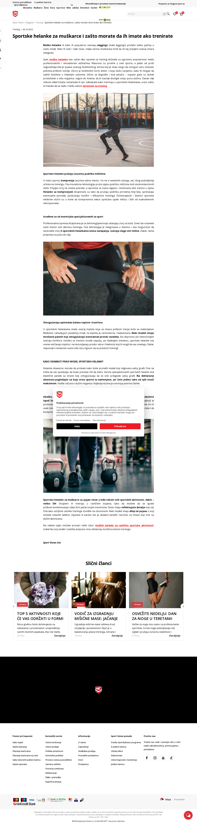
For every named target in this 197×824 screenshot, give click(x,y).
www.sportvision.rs (86, 821)
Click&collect (117, 751)
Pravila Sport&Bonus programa (126, 742)
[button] (33, 8)
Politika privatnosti (54, 751)
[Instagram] (155, 758)
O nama (82, 742)
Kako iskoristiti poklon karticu (27, 759)
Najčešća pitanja (53, 781)
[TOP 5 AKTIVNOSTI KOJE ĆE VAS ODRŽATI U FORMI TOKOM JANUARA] (41, 590)
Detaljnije (59, 635)
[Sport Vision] (15, 13)
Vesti (80, 759)
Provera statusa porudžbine (58, 759)
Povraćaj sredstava (54, 768)
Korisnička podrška (54, 755)
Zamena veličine (53, 764)
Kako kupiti (18, 742)
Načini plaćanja (20, 746)
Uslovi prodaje (52, 746)
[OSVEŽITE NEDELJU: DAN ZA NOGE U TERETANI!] (156, 590)
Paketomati (116, 755)
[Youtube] (163, 758)
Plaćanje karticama (22, 751)
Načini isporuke (20, 764)
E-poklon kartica (118, 746)
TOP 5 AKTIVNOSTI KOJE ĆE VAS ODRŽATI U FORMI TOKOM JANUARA (40, 618)
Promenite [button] (179, 799)
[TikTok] (171, 758)
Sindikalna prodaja (86, 751)
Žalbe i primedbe (53, 777)
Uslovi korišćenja (53, 742)
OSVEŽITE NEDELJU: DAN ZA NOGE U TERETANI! (154, 616)
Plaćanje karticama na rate (25, 755)
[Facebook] (147, 758)
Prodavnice (83, 764)
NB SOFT (103, 821)
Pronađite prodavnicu (88, 755)
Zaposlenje (83, 746)
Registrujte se (177, 3)
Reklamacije (51, 773)
